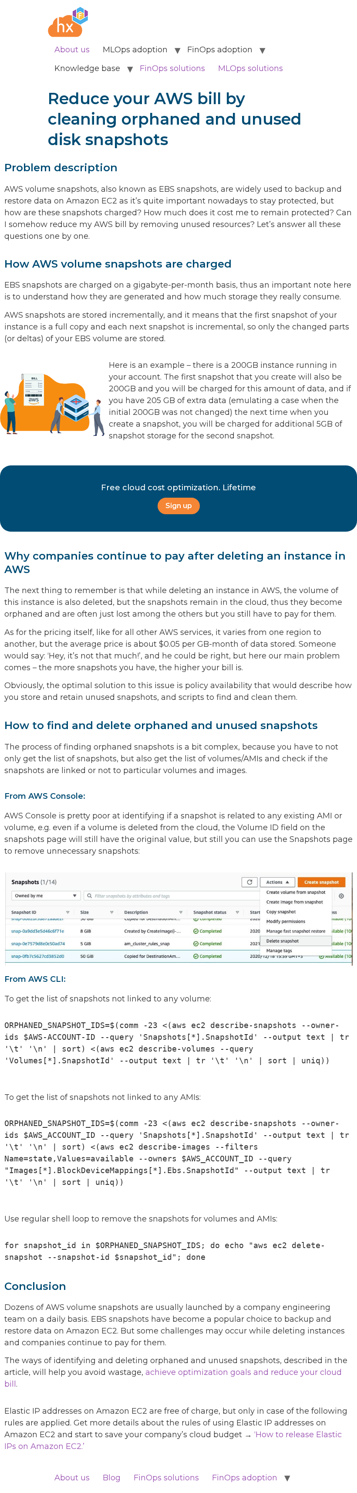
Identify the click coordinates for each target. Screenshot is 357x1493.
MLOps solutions (250, 68)
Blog (112, 1478)
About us (72, 49)
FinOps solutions (172, 68)
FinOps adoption (244, 1478)
